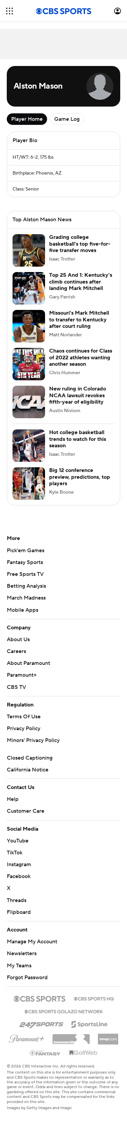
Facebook (18, 876)
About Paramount (28, 663)
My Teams (19, 965)
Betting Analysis (26, 586)
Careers (16, 651)
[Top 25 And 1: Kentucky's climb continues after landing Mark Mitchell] (29, 288)
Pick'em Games (25, 550)
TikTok (14, 852)
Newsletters (22, 953)
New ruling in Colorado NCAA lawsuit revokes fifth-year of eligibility (77, 395)
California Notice (27, 769)
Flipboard (19, 912)
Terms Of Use (24, 716)
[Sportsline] (89, 1023)
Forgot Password (27, 977)
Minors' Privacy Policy (33, 740)
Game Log (67, 119)
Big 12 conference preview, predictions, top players (79, 477)
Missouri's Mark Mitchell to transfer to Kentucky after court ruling (79, 319)
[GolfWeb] (83, 1053)
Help (13, 799)
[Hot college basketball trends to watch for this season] (29, 445)
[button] (9, 11)
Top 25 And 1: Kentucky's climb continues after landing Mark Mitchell (80, 281)
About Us (18, 639)
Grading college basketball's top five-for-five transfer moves (79, 243)
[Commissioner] (71, 1036)
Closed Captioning (29, 758)
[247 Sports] (41, 1023)
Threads (16, 900)
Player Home (27, 119)
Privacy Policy (23, 728)
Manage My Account (32, 941)
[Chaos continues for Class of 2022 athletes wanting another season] (29, 364)
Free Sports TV (25, 574)
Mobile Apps (22, 610)
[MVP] (108, 1036)
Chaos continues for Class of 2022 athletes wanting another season (80, 357)
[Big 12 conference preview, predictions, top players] (29, 483)
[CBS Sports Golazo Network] (63, 1011)
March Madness (26, 597)
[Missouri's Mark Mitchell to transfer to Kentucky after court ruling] (29, 326)
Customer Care (25, 811)
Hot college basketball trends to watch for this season (77, 439)
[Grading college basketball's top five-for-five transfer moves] (29, 250)
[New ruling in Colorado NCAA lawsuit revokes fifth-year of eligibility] (29, 402)
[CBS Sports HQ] (94, 998)
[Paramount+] (26, 1037)
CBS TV (16, 687)
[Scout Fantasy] (45, 1052)
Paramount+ (22, 675)
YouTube (17, 840)
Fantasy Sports (25, 562)
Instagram (19, 864)
